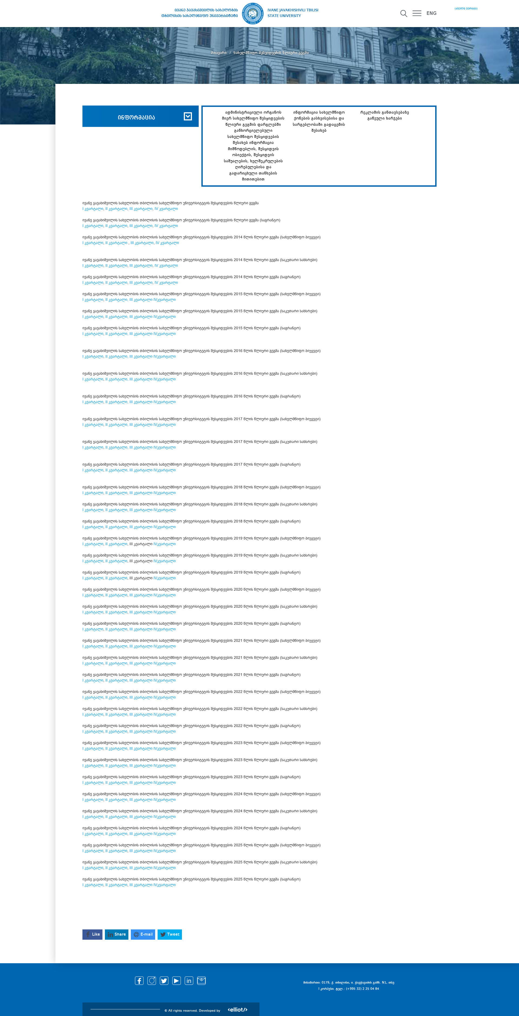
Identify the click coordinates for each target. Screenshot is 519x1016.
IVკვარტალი (165, 299)
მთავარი (219, 53)
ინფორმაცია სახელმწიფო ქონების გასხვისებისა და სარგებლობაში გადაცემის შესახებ (319, 121)
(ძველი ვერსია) (466, 8)
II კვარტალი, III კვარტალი (128, 356)
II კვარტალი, (117, 299)
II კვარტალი (116, 208)
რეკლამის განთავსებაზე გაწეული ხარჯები (384, 115)
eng (432, 13)
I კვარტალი (92, 208)
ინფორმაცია (136, 118)
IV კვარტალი (166, 208)
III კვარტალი (140, 208)
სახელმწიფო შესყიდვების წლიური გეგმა (271, 53)
